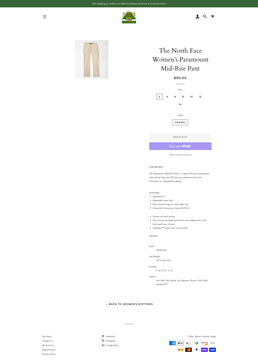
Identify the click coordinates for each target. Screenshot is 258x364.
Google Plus (112, 345)
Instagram (110, 340)
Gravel (180, 122)
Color (180, 115)
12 (200, 96)
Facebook (110, 336)
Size (180, 89)
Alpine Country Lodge (205, 336)
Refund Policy (49, 349)
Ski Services (48, 345)
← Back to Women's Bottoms (129, 304)
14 (180, 104)
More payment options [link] (180, 154)
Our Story (47, 336)
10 (191, 96)
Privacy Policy (49, 354)
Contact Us (47, 340)
